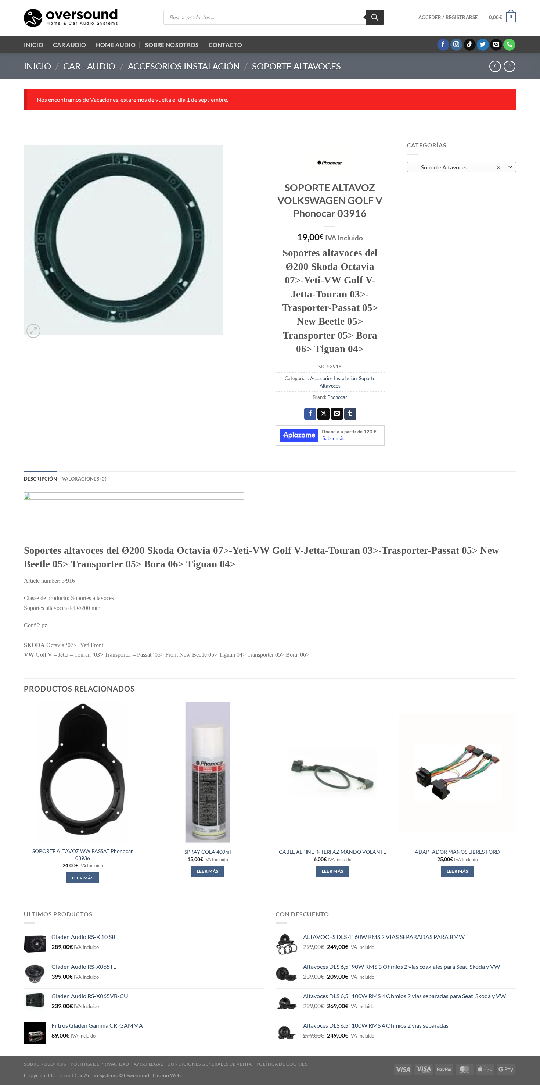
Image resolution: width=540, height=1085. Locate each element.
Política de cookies (281, 1064)
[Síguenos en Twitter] (483, 45)
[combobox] (461, 167)
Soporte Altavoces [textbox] (457, 167)
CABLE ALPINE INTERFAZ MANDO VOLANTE (332, 852)
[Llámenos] (509, 45)
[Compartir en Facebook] (310, 414)
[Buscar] (375, 17)
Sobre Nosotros (172, 44)
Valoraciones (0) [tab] (84, 479)
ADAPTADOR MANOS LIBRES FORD (457, 852)
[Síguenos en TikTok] (470, 45)
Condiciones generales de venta (210, 1064)
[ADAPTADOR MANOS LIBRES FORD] (457, 772)
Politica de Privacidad (100, 1064)
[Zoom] (33, 331)
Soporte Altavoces (296, 66)
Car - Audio (89, 66)
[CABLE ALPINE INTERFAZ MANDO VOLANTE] (332, 772)
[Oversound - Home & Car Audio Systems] (71, 18)
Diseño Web (167, 1075)
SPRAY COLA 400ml (207, 852)
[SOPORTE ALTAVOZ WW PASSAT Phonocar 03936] (82, 772)
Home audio (116, 44)
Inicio (33, 44)
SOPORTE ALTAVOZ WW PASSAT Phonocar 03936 (82, 854)
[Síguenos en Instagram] (456, 45)
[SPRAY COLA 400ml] (207, 772)
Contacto (225, 44)
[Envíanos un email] (496, 45)
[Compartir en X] (323, 414)
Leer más (83, 877)
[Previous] (24, 799)
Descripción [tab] (40, 479)
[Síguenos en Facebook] (443, 45)
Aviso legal (148, 1064)
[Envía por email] (337, 414)
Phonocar (337, 397)
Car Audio (69, 44)
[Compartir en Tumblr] (350, 414)
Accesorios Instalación (184, 66)
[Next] (515, 799)
